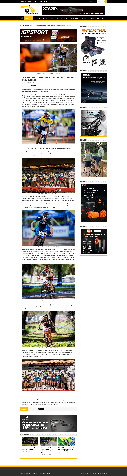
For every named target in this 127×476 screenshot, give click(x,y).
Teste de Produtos (62, 18)
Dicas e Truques (75, 18)
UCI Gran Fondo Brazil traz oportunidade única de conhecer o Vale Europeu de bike (48, 450)
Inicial (22, 25)
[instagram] (95, 2)
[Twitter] (92, 2)
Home (22, 18)
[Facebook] (90, 2)
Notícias (29, 18)
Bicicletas (38, 18)
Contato (36, 1)
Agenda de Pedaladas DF (96, 18)
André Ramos (103, 473)
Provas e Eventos (42, 82)
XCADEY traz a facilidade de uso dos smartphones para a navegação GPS (66, 449)
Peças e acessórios (49, 18)
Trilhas (84, 18)
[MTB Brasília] (29, 9)
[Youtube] (93, 2)
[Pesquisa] (106, 1)
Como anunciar (43, 1)
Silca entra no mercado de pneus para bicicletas (29, 448)
